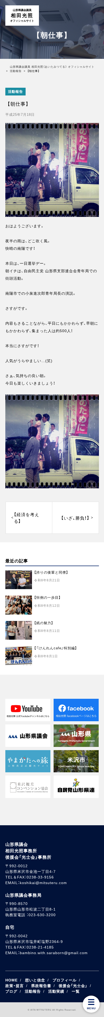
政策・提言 (14, 986)
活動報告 (15, 92)
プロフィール (65, 980)
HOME (11, 980)
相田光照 (22, 15)
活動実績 (56, 991)
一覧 (76, 991)
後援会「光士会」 (73, 986)
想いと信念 (35, 980)
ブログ (11, 991)
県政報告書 (41, 986)
